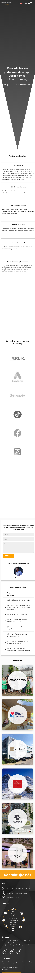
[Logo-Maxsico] (6, 3)
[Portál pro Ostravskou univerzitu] (17, 818)
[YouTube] (11, 951)
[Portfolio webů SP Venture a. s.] (17, 749)
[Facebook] (4, 951)
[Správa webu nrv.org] (17, 714)
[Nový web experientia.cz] (17, 680)
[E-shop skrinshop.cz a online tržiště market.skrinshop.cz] (17, 853)
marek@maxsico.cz (13, 898)
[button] (28, 3)
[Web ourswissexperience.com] (17, 784)
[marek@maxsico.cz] (4, 897)
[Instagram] (18, 951)
